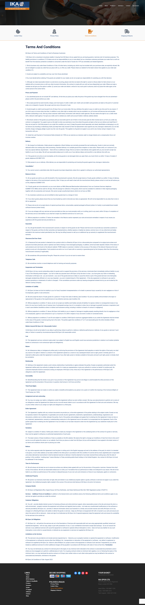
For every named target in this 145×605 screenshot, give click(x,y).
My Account (136, 5)
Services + (121, 5)
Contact (128, 5)
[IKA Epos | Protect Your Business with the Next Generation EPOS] (17, 5)
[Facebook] (75, 573)
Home (100, 5)
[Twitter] (79, 573)
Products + (113, 5)
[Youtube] (86, 573)
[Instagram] (83, 573)
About (106, 5)
